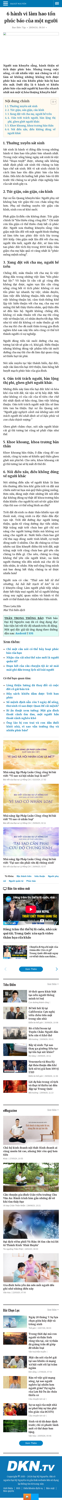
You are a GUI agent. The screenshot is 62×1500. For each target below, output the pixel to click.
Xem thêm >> (53, 984)
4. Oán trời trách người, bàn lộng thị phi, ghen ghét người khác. (31, 119)
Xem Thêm (31, 969)
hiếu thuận (39, 876)
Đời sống (33, 1372)
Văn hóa (6, 1292)
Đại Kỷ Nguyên (18, 1480)
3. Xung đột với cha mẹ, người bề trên (29, 114)
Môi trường (33, 1039)
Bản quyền (8, 1491)
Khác (5, 1159)
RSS (18, 1488)
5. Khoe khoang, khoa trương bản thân (30, 125)
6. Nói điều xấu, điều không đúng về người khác (31, 131)
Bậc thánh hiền (24, 876)
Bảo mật (50, 1488)
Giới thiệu (8, 1488)
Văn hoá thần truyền (37, 1352)
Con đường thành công (39, 1002)
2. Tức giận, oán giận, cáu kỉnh (25, 110)
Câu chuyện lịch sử (37, 1399)
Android (20, 633)
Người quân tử (16, 881)
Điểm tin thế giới (36, 1023)
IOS (31, 633)
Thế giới (32, 1328)
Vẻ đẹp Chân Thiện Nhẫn (14, 1206)
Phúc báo (31, 881)
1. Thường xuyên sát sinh (22, 106)
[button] (51, 101)
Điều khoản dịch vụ (33, 1488)
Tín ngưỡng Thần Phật (13, 1249)
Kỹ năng (32, 1056)
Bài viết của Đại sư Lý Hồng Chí (17, 780)
